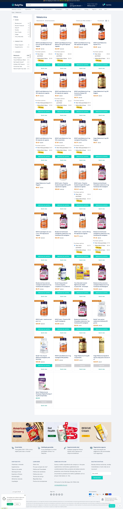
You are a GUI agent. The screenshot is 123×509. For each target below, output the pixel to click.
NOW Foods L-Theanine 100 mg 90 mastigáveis (62, 320)
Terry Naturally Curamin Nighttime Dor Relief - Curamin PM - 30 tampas (81, 284)
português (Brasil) (16, 491)
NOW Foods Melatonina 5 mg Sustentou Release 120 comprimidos (82, 93)
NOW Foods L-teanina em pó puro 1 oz (44, 320)
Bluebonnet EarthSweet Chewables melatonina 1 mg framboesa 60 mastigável (81, 321)
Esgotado (63, 365)
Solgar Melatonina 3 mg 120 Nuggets (100, 139)
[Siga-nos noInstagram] (57, 494)
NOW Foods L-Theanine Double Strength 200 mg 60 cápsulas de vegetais (81, 184)
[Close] (25, 495)
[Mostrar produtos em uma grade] (106, 20)
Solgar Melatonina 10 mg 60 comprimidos (81, 356)
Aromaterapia (58, 9)
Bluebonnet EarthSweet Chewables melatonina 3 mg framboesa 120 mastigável (101, 184)
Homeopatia (38, 9)
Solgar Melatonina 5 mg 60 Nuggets (43, 184)
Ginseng (86, 9)
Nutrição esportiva (47, 9)
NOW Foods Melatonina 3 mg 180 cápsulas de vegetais (44, 92)
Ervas (67, 9)
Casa (13, 12)
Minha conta (91, 6)
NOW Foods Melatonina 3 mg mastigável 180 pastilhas (63, 356)
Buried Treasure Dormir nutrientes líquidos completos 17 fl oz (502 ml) (62, 284)
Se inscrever (97, 477)
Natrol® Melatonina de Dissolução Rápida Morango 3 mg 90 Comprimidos (44, 393)
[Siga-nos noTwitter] (54, 494)
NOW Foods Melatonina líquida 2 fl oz (99, 43)
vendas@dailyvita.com (60, 485)
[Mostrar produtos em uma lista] (108, 20)
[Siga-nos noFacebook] (51, 494)
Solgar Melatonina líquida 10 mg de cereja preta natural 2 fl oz (101, 357)
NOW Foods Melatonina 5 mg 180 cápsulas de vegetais (82, 43)
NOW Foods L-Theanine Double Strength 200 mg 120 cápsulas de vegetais (63, 184)
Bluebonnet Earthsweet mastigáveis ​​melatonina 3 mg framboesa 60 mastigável (101, 233)
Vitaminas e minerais (16, 9)
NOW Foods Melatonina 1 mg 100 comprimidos (63, 139)
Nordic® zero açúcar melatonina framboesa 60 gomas (100, 321)
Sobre (105, 9)
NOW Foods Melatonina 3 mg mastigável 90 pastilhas (82, 139)
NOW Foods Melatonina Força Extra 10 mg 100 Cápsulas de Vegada (44, 44)
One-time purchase (40, 55)
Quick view (44, 68)
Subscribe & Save (42, 59)
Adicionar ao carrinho (44, 64)
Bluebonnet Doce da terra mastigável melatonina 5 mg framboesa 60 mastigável (43, 284)
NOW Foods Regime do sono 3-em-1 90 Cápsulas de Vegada (43, 233)
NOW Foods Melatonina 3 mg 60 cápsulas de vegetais (44, 139)
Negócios (94, 9)
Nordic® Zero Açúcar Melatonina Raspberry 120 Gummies (43, 357)
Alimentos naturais (76, 9)
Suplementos (28, 9)
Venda (100, 9)
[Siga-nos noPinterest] (59, 494)
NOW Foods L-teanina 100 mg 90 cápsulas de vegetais (82, 232)
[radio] (36, 54)
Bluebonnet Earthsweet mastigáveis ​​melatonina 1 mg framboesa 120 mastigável (63, 233)
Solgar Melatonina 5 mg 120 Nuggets (100, 92)
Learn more (9, 501)
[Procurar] (65, 5)
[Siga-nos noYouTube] (62, 494)
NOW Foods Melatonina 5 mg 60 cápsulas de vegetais (63, 92)
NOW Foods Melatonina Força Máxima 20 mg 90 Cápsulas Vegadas (63, 44)
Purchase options (40, 51)
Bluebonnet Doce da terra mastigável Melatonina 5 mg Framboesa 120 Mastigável (101, 284)
